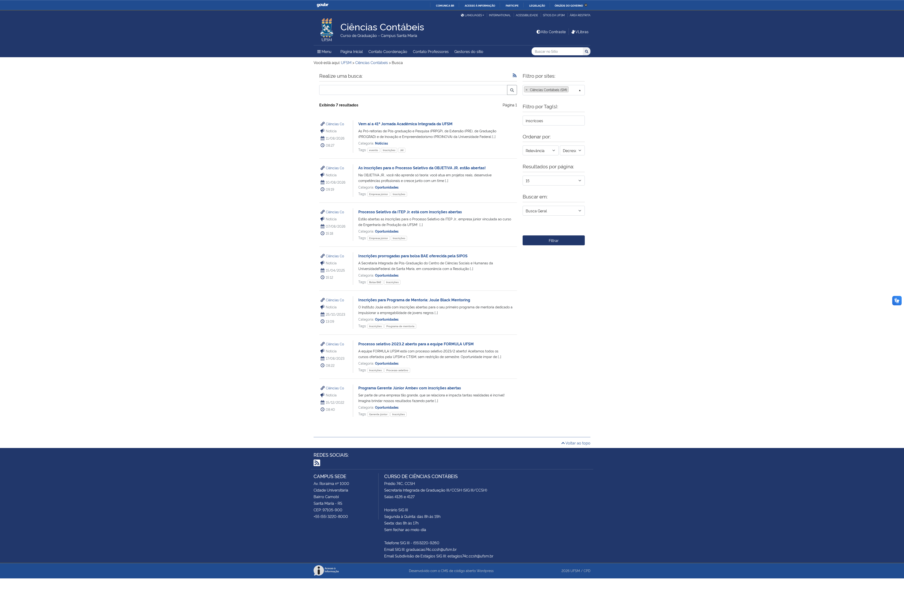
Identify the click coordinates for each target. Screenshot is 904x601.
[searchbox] (571, 89)
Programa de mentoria (400, 326)
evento (373, 150)
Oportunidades (387, 187)
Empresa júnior (378, 194)
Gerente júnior (378, 414)
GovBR (322, 5)
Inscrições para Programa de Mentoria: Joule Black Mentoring (414, 299)
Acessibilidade (527, 15)
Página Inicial (351, 51)
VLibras (582, 31)
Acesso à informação (480, 5)
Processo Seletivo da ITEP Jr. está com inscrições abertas (410, 211)
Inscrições (389, 150)
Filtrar (554, 240)
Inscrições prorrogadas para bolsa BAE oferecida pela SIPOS (413, 255)
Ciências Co (335, 123)
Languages (473, 15)
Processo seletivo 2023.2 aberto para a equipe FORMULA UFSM (416, 343)
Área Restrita (580, 15)
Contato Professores (431, 51)
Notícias (381, 143)
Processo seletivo (397, 370)
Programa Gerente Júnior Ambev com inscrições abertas (409, 387)
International (500, 15)
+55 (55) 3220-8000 (331, 516)
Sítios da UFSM (554, 15)
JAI (402, 150)
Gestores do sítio (468, 51)
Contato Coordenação (387, 51)
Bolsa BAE (375, 282)
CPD (587, 570)
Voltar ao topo (577, 442)
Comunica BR (445, 5)
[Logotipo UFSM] (327, 28)
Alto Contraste (553, 31)
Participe (512, 5)
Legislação (537, 5)
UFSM (575, 570)
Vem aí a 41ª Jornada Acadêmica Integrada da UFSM (405, 123)
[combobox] (554, 90)
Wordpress (485, 570)
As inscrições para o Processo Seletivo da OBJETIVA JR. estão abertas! (422, 167)
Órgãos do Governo (569, 5)
